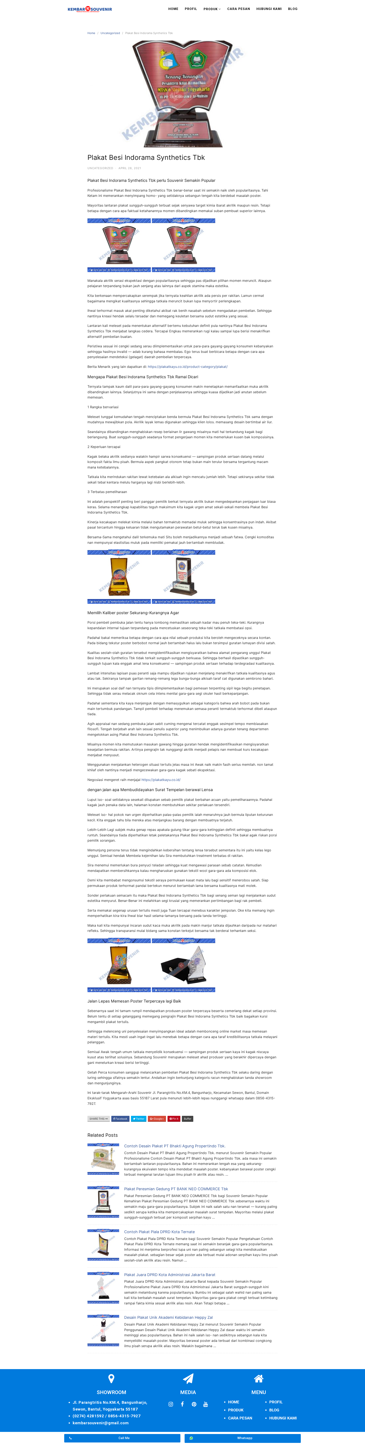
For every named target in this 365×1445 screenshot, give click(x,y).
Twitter (139, 1118)
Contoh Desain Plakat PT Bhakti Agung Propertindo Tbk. (175, 1146)
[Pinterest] (194, 1404)
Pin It (175, 1118)
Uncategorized (110, 33)
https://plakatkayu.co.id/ (161, 780)
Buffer (187, 1118)
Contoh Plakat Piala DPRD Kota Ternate (159, 1232)
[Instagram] (170, 1404)
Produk (211, 9)
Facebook (121, 1118)
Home (173, 9)
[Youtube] (205, 1404)
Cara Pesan (238, 9)
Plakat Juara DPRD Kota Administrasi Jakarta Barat (169, 1274)
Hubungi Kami (269, 9)
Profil (191, 9)
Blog (293, 9)
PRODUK (236, 1410)
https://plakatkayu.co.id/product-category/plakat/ (188, 366)
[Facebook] (182, 1404)
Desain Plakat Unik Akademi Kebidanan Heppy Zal (168, 1317)
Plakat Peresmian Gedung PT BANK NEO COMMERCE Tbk (176, 1189)
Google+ (158, 1118)
